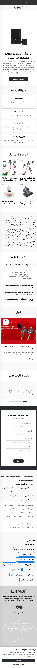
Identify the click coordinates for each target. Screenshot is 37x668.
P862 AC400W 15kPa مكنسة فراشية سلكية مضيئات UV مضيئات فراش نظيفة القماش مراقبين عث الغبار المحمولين (9, 203)
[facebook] (21, 607)
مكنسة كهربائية (9, 505)
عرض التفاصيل (27, 168)
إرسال (18, 461)
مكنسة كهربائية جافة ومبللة (14, 516)
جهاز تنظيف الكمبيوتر (27, 509)
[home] (18, 7)
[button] (25, 401)
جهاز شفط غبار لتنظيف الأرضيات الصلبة (22, 524)
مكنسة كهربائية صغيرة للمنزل (25, 505)
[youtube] (17, 607)
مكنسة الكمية (29, 516)
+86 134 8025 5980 (18, 641)
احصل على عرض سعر (19, 79)
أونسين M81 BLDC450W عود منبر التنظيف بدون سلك (9, 179)
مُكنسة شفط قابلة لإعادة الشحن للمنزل (22, 512)
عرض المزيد (30, 359)
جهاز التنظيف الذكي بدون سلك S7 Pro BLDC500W (28, 179)
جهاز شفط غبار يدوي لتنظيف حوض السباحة (21, 527)
